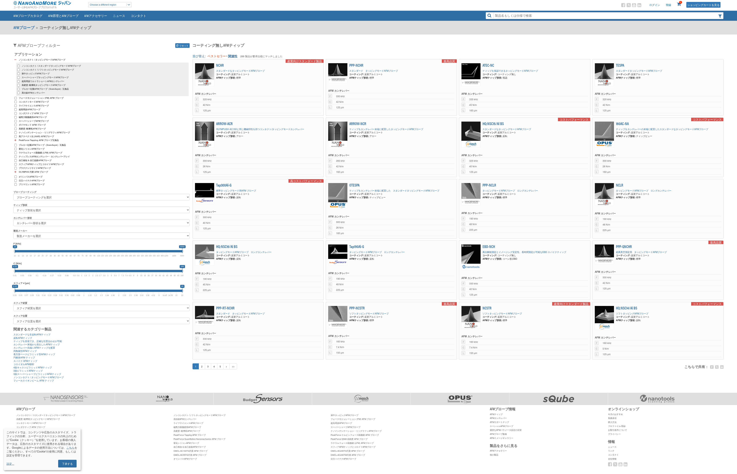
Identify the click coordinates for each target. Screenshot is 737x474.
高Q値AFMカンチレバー (33, 92)
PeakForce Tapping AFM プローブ (190, 434)
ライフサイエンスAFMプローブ (34, 105)
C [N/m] (17, 263)
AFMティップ (496, 414)
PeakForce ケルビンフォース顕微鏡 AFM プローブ (355, 434)
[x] (717, 367)
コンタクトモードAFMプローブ (34, 101)
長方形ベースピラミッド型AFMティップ (34, 354)
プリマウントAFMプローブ (32, 184)
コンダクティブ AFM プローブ (33, 113)
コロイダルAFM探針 (23, 364)
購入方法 (612, 421)
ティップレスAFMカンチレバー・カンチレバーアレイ (44, 156)
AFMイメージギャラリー (501, 437)
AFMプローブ (24, 27)
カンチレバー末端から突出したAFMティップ (36, 344)
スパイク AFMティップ (25, 360)
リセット (183, 45)
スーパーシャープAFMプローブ (34, 120)
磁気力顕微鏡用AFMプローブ (33, 117)
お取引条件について (617, 429)
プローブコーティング (24, 192)
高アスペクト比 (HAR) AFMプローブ (36, 136)
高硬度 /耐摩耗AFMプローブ (32, 128)
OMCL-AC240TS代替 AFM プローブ (348, 450)
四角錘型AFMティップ (25, 350)
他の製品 (494, 454)
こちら (70, 447)
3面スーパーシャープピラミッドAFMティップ (37, 373)
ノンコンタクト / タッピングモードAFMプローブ (38, 377)
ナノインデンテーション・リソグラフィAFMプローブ (44, 132)
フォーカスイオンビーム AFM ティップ (33, 380)
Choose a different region (103, 4)
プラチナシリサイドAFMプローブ (35, 168)
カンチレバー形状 (22, 218)
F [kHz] (17, 243)
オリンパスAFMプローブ (30, 176)
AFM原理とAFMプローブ (63, 15)
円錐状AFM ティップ (24, 357)
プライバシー (614, 433)
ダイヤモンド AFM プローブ (32, 124)
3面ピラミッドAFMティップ (28, 370)
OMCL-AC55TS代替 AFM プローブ (190, 454)
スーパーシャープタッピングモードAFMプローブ (45, 77)
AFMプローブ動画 (498, 433)
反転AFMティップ (22, 337)
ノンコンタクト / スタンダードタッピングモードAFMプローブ (51, 65)
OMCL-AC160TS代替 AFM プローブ (190, 450)
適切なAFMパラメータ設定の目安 (506, 429)
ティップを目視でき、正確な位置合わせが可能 (37, 341)
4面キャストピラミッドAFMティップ (32, 367)
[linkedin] (722, 367)
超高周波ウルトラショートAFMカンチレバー (43, 81)
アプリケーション (28, 54)
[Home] (48, 4)
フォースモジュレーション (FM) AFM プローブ (41, 97)
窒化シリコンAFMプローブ (32, 148)
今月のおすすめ (615, 414)
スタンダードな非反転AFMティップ (31, 334)
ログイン (654, 5)
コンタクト (138, 15)
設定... (10, 464)
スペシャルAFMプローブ (501, 426)
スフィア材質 (20, 303)
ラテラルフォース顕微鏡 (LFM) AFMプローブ (40, 152)
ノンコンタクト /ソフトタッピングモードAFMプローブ (48, 69)
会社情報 (612, 458)
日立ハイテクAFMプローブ (32, 180)
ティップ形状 (20, 205)
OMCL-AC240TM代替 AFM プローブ (348, 454)
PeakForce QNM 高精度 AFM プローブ (349, 438)
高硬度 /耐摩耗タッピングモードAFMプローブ (43, 85)
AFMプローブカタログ (27, 15)
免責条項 (612, 417)
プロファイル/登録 (616, 426)
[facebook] (712, 367)
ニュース (119, 15)
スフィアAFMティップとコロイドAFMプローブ (41, 164)
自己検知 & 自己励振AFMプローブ (35, 160)
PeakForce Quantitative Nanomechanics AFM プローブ (199, 438)
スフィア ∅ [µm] (21, 283)
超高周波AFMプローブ (29, 109)
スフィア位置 (20, 315)
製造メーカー (20, 230)
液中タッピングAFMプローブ (36, 73)
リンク (611, 450)
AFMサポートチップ (499, 421)
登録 (668, 5)
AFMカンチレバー (498, 417)
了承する (67, 464)
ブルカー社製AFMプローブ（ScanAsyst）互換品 (45, 88)
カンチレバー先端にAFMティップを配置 (34, 347)
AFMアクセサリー (95, 15)
